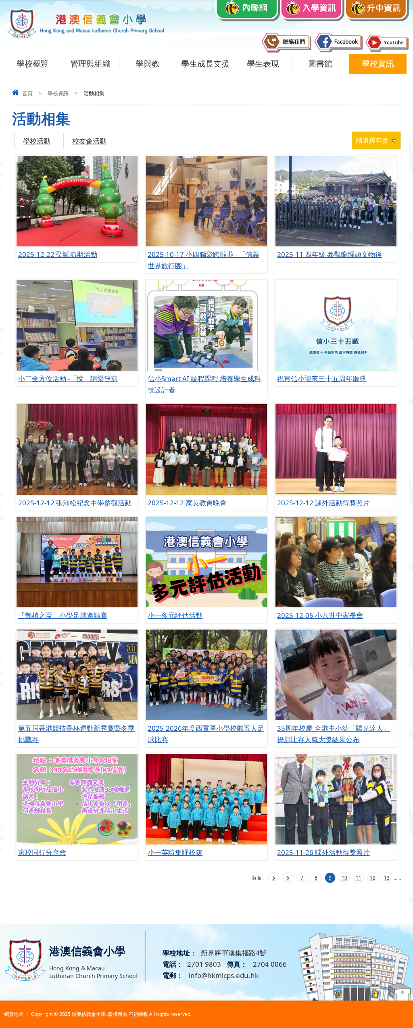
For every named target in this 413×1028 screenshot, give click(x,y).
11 (358, 877)
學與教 (148, 63)
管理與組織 (90, 63)
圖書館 (320, 63)
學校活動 (36, 141)
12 (372, 877)
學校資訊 (378, 63)
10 (344, 877)
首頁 (27, 93)
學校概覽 (33, 63)
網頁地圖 (13, 1014)
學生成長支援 (205, 63)
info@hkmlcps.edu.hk (223, 975)
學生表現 (263, 63)
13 (387, 877)
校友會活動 (89, 141)
